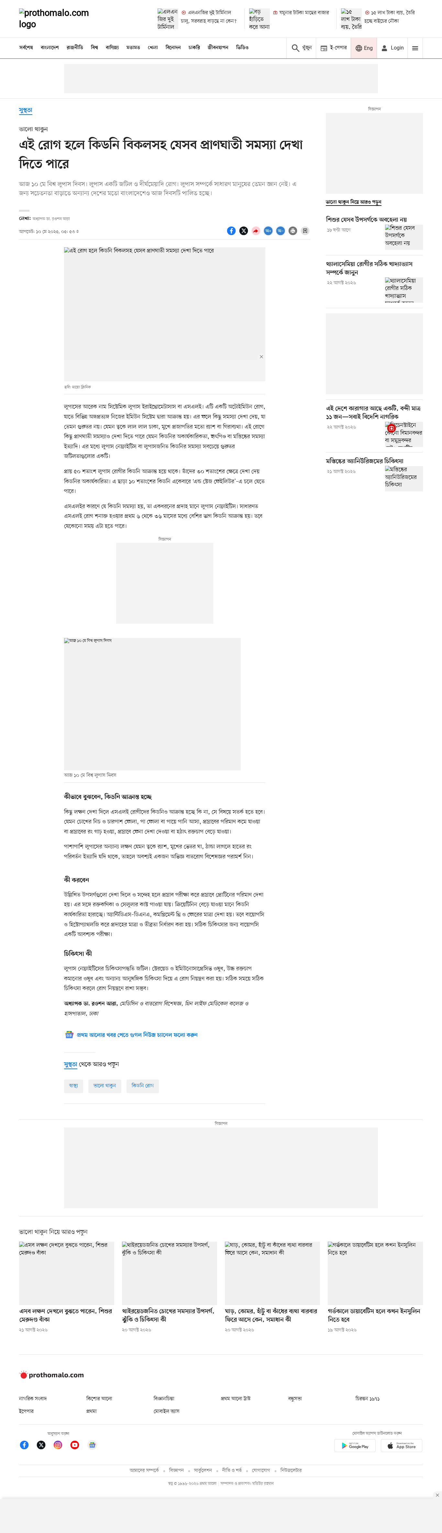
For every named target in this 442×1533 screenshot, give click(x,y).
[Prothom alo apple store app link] (401, 1446)
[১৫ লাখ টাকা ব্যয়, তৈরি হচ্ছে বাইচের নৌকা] (351, 18)
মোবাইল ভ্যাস (167, 1411)
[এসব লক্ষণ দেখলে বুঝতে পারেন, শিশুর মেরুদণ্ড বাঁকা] (66, 1273)
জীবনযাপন (218, 48)
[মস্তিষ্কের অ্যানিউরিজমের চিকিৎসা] (404, 478)
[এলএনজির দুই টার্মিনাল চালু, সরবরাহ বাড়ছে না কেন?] (168, 18)
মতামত (133, 48)
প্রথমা (91, 1411)
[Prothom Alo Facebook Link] (27, 1446)
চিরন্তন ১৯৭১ (368, 1399)
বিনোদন (173, 48)
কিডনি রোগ (143, 1086)
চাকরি (194, 48)
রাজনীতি (75, 48)
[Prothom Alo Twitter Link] (44, 1446)
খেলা (153, 48)
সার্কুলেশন (203, 1471)
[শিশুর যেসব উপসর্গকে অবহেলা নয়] (404, 237)
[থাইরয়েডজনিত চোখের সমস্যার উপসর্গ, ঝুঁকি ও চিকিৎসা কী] (169, 1273)
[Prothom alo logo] (51, 1377)
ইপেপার (26, 1411)
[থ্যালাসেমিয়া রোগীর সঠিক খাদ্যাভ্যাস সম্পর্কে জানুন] (404, 290)
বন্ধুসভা (295, 1399)
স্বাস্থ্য (73, 1086)
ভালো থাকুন (105, 1086)
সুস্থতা (25, 110)
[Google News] (92, 1446)
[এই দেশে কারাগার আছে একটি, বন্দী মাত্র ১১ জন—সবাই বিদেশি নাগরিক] (404, 434)
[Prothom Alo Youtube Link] (78, 1446)
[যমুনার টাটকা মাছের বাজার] (259, 18)
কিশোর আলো (99, 1399)
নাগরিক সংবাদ (33, 1399)
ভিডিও (242, 48)
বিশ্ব (94, 48)
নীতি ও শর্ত (232, 1471)
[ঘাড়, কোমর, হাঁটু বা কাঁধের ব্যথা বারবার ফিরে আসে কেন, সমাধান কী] (272, 1273)
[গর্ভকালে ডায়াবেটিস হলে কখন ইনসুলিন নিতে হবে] (375, 1273)
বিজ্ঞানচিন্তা (164, 1399)
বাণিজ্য (112, 48)
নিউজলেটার (291, 1471)
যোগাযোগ (261, 1471)
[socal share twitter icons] (244, 234)
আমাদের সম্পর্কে (144, 1471)
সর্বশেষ (26, 48)
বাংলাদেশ (50, 48)
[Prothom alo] (62, 18)
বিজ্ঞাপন (176, 1471)
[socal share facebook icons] (232, 234)
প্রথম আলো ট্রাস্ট (235, 1399)
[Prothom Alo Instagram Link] (61, 1446)
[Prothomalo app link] (355, 1446)
